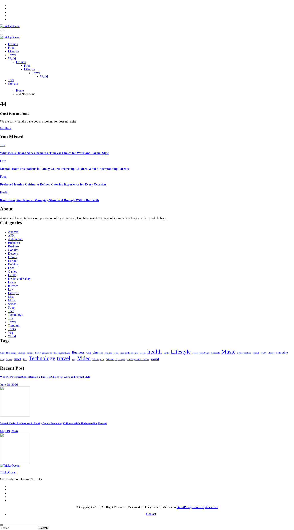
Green (143, 353)
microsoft (215, 353)
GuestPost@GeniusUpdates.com (197, 507)
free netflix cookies (129, 353)
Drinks (12, 257)
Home (12, 282)
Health (4, 192)
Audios (21, 353)
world (155, 359)
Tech (11, 311)
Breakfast (14, 242)
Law (3, 160)
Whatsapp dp (98, 359)
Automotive (15, 239)
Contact (13, 83)
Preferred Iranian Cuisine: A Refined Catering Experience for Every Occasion (53, 184)
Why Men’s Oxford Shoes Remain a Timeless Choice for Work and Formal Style (54, 153)
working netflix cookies (138, 359)
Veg (10, 332)
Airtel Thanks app (8, 353)
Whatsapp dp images (115, 359)
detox (116, 353)
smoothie (282, 352)
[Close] (1, 525)
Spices (9, 359)
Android (13, 232)
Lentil (166, 353)
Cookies (13, 250)
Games (12, 271)
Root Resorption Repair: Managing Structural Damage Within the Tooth (49, 200)
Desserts (13, 253)
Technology (15, 314)
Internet (13, 286)
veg (74, 359)
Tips (2, 145)
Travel (12, 55)
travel (63, 358)
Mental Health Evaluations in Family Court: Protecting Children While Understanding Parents (64, 168)
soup (2, 359)
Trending (13, 325)
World (12, 58)
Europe (12, 260)
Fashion (13, 44)
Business (13, 246)
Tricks (12, 329)
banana (30, 353)
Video (84, 358)
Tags (11, 80)
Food (11, 47)
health (154, 351)
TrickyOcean (8, 472)
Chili (88, 353)
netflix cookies (244, 353)
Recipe (271, 353)
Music (12, 300)
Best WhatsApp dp (43, 353)
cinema (98, 352)
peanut (256, 353)
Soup (11, 307)
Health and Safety (19, 278)
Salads (12, 304)
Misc (11, 296)
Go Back (5, 128)
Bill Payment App (62, 353)
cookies (108, 353)
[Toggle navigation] (1, 34)
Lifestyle (13, 51)
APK (11, 235)
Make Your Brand (200, 353)
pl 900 (264, 353)
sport (17, 359)
